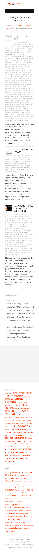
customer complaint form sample (18, 484)
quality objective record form (20, 167)
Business (11, 475)
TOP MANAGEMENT (25, 456)
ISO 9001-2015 (20, 54)
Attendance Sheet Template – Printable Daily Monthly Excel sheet (19, 320)
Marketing (24, 432)
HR (23, 493)
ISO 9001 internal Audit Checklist (21, 496)
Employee (10, 489)
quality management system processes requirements (19, 106)
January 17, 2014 (18, 214)
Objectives (13, 510)
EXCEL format (17, 157)
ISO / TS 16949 (15, 48)
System (31, 528)
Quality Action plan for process (15, 72)
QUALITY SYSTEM (10, 114)
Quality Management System (14, 102)
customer (19, 481)
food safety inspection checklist (13, 493)
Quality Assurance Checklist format (22, 90)
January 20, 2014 (18, 155)
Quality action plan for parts (23, 70)
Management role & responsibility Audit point (23, 208)
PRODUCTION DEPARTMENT (16, 438)
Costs (14, 481)
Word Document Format (20, 120)
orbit (25, 42)
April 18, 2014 (17, 42)
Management (13, 504)
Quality (8, 522)
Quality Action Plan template (14, 82)
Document (26, 487)
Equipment (26, 396)
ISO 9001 (16, 408)
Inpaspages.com (26, 539)
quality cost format (11, 98)
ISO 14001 (22, 414)
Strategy (26, 528)
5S (6, 393)
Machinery (18, 429)
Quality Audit (28, 236)
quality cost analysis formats (24, 96)
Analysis (9, 472)
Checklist (8, 481)
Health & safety (22, 402)
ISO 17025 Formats (26, 423)
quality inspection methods (18, 522)
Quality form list (23, 98)
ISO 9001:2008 (23, 159)
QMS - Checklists (10, 60)
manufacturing (11, 507)
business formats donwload (17, 478)
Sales (26, 453)
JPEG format (16, 56)
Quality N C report (20, 108)
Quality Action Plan (21, 37)
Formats (7, 48)
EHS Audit (9, 393)
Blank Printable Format (23, 472)
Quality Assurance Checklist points (16, 92)
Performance (14, 513)
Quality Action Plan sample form (21, 80)
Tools (7, 531)
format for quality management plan (21, 46)
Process (16, 519)
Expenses (22, 490)
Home (13, 25)
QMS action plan (22, 60)
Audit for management (12, 216)
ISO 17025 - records (18, 420)
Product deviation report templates (22, 58)
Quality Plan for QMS (26, 112)
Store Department (15, 456)
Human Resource (12, 405)
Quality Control (27, 444)
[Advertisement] (19, 364)
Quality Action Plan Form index (18, 76)
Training (12, 531)
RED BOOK (22, 453)
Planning (19, 516)
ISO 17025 (22, 417)
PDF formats (24, 56)
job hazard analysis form (22, 499)
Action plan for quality (20, 44)
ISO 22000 (8, 426)
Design (20, 487)
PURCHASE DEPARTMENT (19, 441)
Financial (29, 490)
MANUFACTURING (15, 432)
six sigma (21, 528)
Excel (17, 490)
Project (24, 519)
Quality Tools (20, 114)
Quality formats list (27, 100)
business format (24, 476)
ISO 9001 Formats (25, 408)
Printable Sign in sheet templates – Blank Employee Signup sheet (18, 337)
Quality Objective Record (23, 151)
